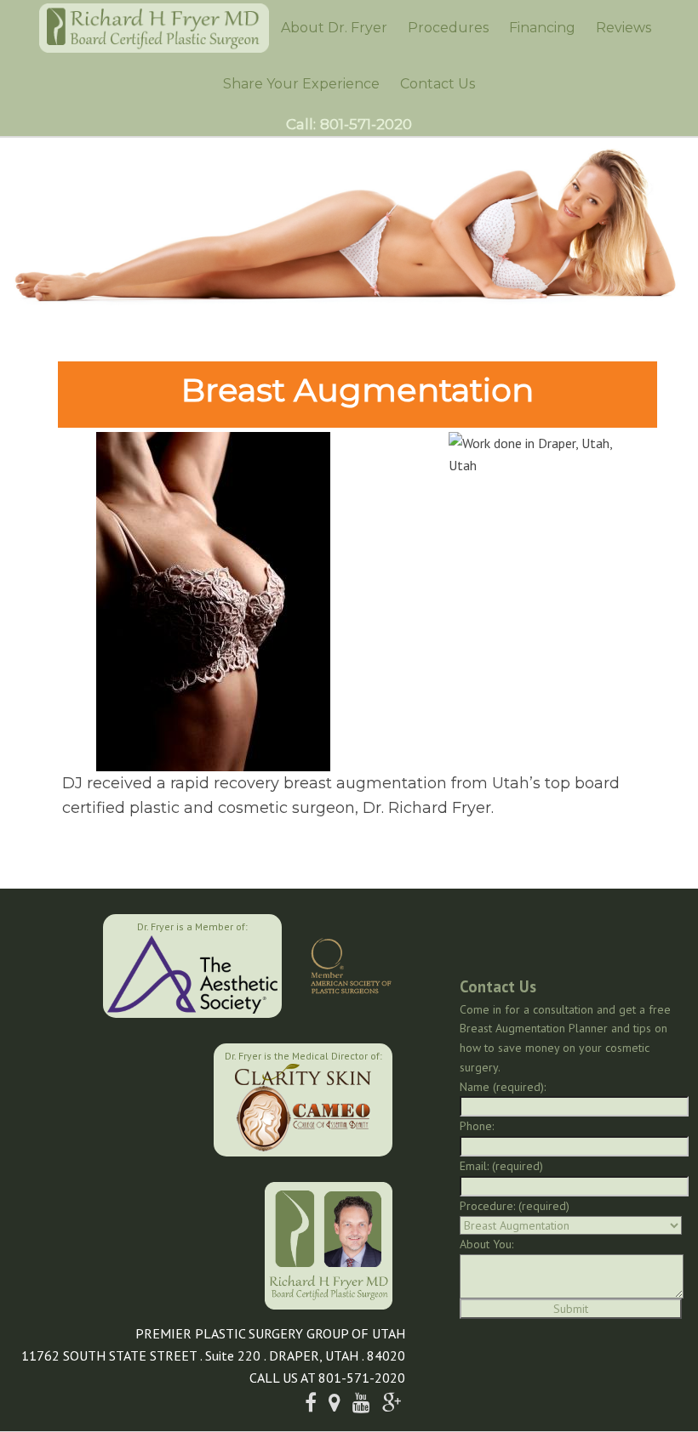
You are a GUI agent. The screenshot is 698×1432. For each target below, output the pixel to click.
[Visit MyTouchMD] (127, 1098)
